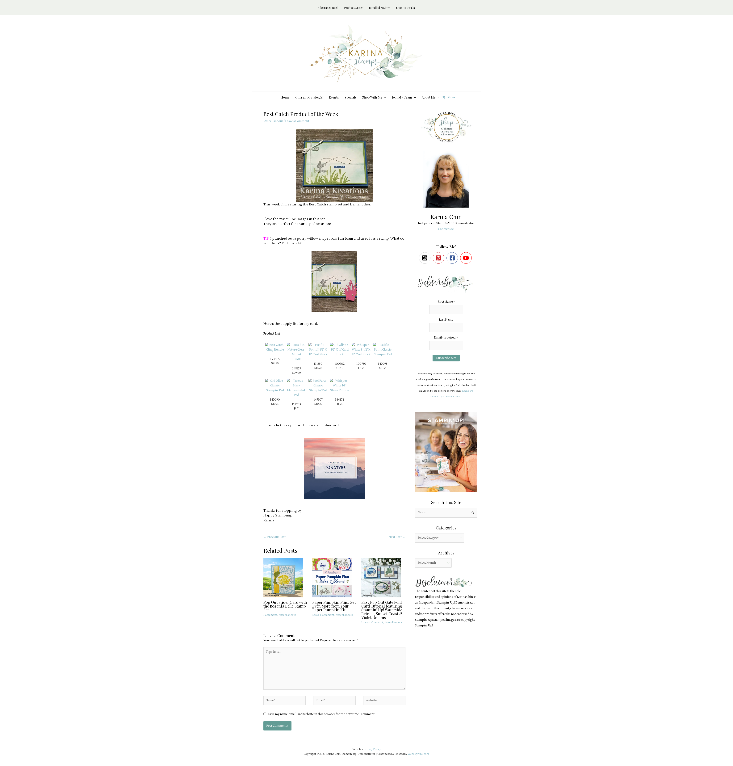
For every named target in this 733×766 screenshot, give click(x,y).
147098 (382, 364)
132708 (296, 404)
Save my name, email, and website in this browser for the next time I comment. (321, 714)
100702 (340, 364)
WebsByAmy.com (418, 753)
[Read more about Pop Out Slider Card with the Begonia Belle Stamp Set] (285, 577)
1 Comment (270, 615)
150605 (275, 359)
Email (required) (446, 337)
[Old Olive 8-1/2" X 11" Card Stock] (339, 349)
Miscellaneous (273, 121)
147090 (275, 400)
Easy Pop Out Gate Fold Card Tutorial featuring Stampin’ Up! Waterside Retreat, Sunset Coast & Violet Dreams (382, 610)
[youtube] (466, 258)
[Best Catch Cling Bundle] (274, 347)
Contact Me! (446, 229)
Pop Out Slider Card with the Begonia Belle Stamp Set (285, 606)
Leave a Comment (297, 121)
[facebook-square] (453, 258)
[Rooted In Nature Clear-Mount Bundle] (296, 352)
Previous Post (275, 537)
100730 (361, 364)
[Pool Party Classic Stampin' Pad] (318, 385)
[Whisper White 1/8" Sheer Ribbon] (339, 385)
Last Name (446, 320)
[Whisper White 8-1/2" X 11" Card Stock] (361, 349)
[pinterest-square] (439, 258)
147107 (318, 400)
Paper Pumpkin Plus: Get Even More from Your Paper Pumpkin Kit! (334, 606)
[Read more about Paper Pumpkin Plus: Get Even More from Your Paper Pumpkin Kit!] (334, 577)
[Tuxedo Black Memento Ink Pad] (296, 388)
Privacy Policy (372, 749)
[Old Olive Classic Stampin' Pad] (274, 385)
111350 (318, 364)
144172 (339, 400)
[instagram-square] (425, 258)
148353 (296, 368)
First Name (446, 302)
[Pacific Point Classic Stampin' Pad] (382, 349)
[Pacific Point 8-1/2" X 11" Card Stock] (318, 349)
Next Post (397, 537)
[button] (384, 97)
